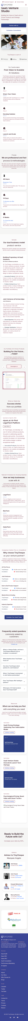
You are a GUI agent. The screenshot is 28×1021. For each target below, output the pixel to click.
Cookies (3, 1005)
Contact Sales (20, 2)
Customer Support (9, 2)
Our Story (4, 975)
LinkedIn (3, 986)
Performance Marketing (8, 963)
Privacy (3, 1003)
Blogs (2, 979)
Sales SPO (4, 958)
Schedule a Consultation (13, 30)
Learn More (7, 426)
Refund (3, 1008)
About (3, 972)
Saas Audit (4, 953)
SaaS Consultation (6, 961)
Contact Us (4, 998)
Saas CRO (4, 956)
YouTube (3, 991)
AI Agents (4, 965)
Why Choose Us (5, 977)
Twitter (3, 989)
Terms (3, 1000)
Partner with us (13, 25)
